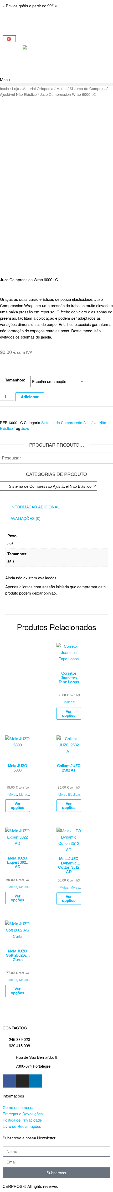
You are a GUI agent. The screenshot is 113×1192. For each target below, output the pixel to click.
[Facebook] (9, 1081)
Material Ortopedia (37, 88)
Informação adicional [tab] (35, 506)
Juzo (25, 428)
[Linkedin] (35, 1081)
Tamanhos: (15, 380)
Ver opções (68, 713)
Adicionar (30, 397)
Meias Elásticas (19, 796)
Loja (15, 88)
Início (4, 88)
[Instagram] (22, 1081)
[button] (56, 84)
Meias (61, 88)
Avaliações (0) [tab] (25, 518)
